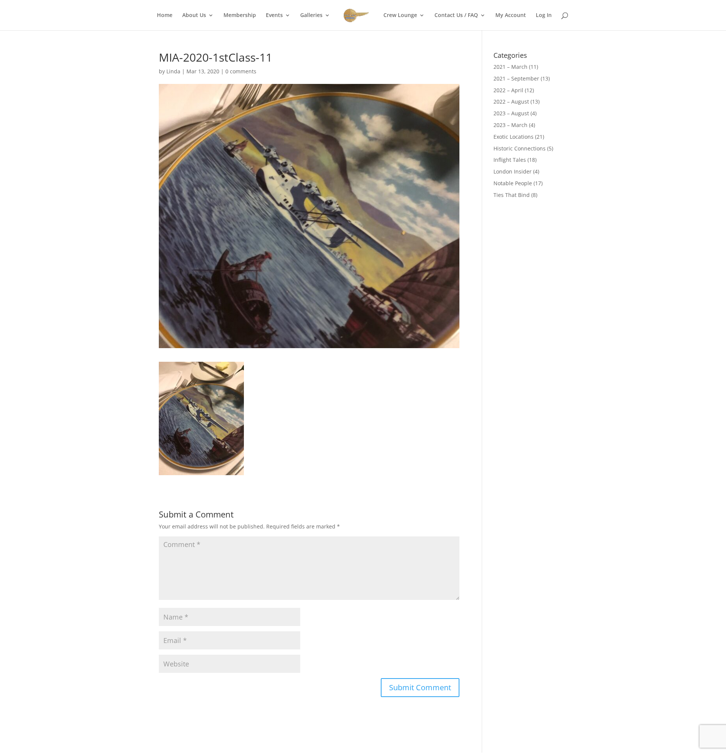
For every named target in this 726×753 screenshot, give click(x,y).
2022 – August (511, 101)
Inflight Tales (509, 159)
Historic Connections (519, 148)
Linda (173, 71)
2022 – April (508, 90)
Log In (544, 15)
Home (164, 15)
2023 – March (510, 125)
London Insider (512, 171)
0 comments (240, 71)
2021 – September (516, 78)
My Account (510, 15)
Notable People (512, 183)
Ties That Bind (511, 194)
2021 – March (510, 66)
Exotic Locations (513, 136)
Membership (239, 15)
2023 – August (511, 113)
